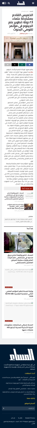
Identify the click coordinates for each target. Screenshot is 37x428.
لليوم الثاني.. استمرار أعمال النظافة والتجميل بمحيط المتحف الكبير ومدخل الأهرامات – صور (18, 378)
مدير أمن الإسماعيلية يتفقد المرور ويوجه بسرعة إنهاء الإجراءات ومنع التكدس (20, 384)
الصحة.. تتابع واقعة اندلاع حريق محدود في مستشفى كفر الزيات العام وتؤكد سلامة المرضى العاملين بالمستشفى (14, 196)
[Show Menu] (33, 3)
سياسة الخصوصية (30, 418)
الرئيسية (31, 11)
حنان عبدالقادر (24, 33)
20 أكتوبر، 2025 (11, 33)
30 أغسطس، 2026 (19, 201)
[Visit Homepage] (21, 3)
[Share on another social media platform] (7, 64)
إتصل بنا (20, 418)
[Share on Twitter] (15, 64)
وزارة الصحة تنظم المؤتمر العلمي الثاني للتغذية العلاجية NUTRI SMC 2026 (15, 206)
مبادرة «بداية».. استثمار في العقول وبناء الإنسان (21, 388)
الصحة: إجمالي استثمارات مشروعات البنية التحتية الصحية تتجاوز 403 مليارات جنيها (18, 327)
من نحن (13, 418)
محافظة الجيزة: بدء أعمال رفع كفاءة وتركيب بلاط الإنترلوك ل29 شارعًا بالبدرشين (18, 393)
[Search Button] (9, 3)
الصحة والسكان (24, 11)
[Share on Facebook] (29, 64)
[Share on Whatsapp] (22, 64)
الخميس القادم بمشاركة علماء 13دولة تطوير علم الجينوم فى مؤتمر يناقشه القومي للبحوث (18, 220)
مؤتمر (31, 72)
